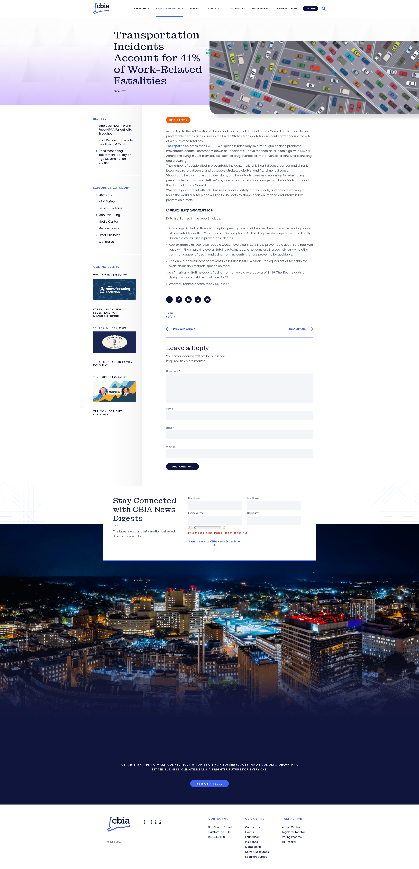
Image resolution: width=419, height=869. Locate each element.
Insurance (236, 8)
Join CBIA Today (209, 784)
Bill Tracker (289, 842)
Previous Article (184, 329)
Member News (109, 228)
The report (174, 146)
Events (194, 8)
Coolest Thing (287, 8)
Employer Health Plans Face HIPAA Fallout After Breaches (116, 130)
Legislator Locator (293, 832)
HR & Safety (107, 201)
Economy (105, 195)
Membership (260, 8)
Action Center (291, 827)
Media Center (108, 222)
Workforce (106, 242)
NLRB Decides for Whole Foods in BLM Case (116, 142)
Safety (170, 317)
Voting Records (292, 837)
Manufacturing (109, 215)
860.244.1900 (216, 837)
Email (170, 427)
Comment (173, 371)
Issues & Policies (110, 208)
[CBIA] (101, 8)
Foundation (213, 8)
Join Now (310, 8)
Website (170, 446)
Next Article (297, 329)
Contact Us (252, 827)
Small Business (109, 235)
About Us (140, 8)
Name (170, 408)
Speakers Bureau (256, 857)
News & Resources (168, 8)
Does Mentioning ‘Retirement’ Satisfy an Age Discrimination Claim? (115, 157)
